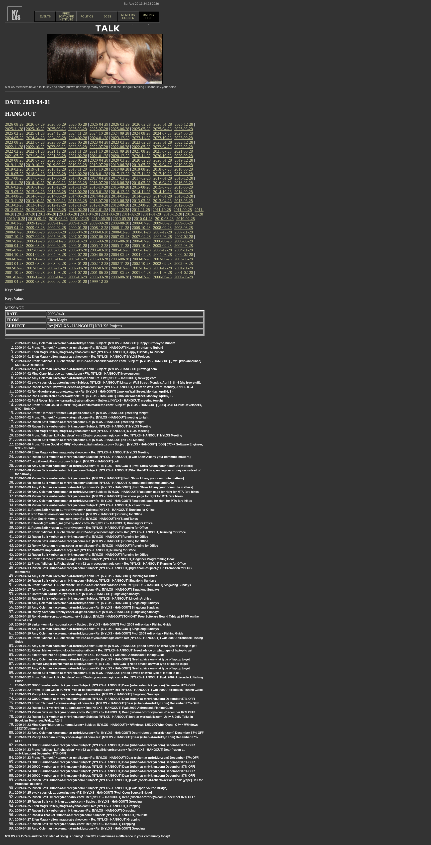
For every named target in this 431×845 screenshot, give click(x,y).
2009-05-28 (183, 223)
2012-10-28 (99, 205)
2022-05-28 (141, 147)
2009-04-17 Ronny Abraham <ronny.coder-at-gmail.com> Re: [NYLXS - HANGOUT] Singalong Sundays (87, 589)
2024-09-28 (120, 133)
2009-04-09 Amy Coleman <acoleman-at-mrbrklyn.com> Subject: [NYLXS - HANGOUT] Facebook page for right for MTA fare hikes (107, 492)
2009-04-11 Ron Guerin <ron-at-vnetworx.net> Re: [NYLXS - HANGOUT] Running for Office (78, 514)
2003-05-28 (183, 259)
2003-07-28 (141, 259)
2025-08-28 (77, 129)
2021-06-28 (183, 151)
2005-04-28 (78, 250)
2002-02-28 (120, 268)
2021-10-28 (99, 151)
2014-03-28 (120, 196)
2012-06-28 (183, 205)
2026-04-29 (99, 124)
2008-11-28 (120, 227)
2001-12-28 (162, 268)
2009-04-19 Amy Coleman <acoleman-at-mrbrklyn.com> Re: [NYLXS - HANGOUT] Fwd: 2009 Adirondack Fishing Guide (99, 633)
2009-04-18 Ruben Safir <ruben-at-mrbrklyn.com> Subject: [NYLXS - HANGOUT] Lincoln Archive (83, 598)
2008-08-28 (183, 227)
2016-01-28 (35, 187)
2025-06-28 (120, 129)
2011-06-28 (47, 214)
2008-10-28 (141, 227)
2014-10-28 (162, 192)
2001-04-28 (141, 272)
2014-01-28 (162, 196)
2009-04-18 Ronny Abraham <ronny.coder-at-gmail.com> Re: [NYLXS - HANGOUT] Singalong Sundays (87, 612)
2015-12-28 (56, 187)
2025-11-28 (14, 129)
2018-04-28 (35, 174)
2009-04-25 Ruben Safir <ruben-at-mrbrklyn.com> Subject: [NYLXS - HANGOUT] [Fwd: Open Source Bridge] (91, 788)
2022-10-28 (35, 147)
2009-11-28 (56, 223)
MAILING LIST (148, 16)
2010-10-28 (16, 218)
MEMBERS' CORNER (128, 16)
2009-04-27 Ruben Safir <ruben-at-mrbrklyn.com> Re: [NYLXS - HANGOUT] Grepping (75, 810)
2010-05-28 (122, 218)
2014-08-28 (14, 196)
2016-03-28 (183, 183)
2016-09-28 (56, 183)
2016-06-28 (120, 183)
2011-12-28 (120, 210)
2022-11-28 (14, 147)
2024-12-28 (56, 133)
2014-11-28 (141, 192)
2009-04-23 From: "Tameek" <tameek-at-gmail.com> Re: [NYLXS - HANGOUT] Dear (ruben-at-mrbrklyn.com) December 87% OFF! (107, 703)
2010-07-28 (79, 218)
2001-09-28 (35, 272)
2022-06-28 (120, 147)
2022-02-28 (14, 151)
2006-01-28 (78, 245)
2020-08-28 (14, 160)
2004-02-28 (184, 254)
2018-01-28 (99, 174)
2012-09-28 (120, 205)
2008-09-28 (162, 227)
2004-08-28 (56, 254)
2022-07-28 (99, 147)
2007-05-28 (120, 236)
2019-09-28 (56, 165)
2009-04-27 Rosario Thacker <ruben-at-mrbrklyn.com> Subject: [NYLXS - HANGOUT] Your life (81, 815)
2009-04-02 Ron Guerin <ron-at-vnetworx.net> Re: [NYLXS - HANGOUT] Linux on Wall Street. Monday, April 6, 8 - (94, 391)
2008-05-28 (56, 232)
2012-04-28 (35, 210)
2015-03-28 (56, 192)
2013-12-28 (184, 196)
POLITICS (87, 16)
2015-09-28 (120, 187)
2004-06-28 (99, 254)
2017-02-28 (141, 178)
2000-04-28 (14, 281)
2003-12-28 (35, 259)
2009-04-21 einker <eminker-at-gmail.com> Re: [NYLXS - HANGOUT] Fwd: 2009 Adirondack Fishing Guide (90, 655)
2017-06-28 (56, 178)
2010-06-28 (101, 218)
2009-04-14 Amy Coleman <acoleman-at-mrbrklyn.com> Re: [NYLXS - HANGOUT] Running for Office (86, 576)
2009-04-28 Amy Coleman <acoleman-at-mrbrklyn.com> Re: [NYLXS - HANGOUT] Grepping (80, 828)
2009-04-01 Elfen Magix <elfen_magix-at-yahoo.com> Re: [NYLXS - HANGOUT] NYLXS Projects (82, 356)
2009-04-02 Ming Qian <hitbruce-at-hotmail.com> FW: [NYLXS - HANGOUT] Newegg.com (77, 373)
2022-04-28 (162, 147)
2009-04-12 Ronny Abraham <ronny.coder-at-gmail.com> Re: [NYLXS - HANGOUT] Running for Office (86, 545)
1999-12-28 (99, 281)
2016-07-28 (99, 183)
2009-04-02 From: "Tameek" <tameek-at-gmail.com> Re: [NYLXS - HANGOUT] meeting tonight (81, 413)
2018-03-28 (56, 174)
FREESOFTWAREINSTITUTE (66, 16)
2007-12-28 (162, 232)
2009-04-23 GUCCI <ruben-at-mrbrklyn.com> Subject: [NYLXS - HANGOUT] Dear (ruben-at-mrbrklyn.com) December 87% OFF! (105, 699)
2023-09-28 (183, 138)
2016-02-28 (14, 187)
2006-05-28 (183, 241)
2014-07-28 (35, 196)
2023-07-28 (35, 142)
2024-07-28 (162, 133)
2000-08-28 (120, 277)
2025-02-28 (14, 133)
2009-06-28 (162, 223)
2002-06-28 (35, 268)
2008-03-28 (99, 232)
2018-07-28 (162, 169)
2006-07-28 (141, 241)
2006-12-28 (35, 241)
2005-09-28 (162, 245)
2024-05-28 (14, 138)
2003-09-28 (99, 259)
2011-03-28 (110, 214)
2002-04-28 (78, 268)
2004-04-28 (141, 254)
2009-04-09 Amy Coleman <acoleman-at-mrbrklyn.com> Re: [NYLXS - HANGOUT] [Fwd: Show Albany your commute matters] (104, 487)
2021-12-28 (56, 151)
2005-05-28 (56, 250)
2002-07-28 (14, 268)
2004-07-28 (78, 254)
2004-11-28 (184, 250)
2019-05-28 (141, 165)
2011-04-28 (89, 214)
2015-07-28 (162, 187)
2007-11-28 (184, 232)
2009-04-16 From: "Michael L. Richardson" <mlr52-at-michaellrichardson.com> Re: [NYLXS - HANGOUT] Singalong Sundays (103, 585)
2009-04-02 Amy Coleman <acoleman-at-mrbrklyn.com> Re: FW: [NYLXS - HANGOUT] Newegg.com (85, 378)
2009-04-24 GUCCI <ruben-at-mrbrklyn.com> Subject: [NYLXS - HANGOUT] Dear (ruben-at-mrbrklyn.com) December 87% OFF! (105, 766)
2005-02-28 (120, 250)
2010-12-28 (173, 214)
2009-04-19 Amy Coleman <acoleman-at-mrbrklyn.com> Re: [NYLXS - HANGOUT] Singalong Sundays (87, 629)
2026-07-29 (35, 124)
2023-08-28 (14, 142)
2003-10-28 (77, 259)
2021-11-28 (78, 151)
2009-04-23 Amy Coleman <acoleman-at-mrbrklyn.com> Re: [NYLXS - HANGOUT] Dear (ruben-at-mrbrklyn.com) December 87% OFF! (110, 733)
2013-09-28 (56, 201)
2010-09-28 (37, 218)
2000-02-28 (56, 281)
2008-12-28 (99, 227)
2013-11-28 (14, 201)
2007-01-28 (14, 241)
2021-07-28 (162, 151)
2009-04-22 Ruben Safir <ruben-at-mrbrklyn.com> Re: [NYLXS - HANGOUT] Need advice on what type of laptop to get (98, 673)
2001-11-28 (184, 268)
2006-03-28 (35, 245)
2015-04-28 (35, 192)
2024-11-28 (78, 133)
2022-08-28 (77, 147)
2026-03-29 (120, 124)
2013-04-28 (162, 201)
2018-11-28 (78, 169)
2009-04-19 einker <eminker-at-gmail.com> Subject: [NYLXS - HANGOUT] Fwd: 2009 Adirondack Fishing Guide (93, 624)
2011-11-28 (141, 210)
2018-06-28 (183, 169)
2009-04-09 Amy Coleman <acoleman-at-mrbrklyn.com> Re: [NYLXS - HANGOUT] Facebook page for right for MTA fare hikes (103, 501)
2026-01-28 (162, 124)
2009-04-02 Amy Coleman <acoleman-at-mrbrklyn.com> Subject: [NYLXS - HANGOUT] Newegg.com (86, 369)
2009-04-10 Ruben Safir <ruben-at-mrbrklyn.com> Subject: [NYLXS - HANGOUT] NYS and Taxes (83, 505)
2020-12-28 (120, 156)
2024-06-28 (183, 133)
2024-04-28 (35, 138)
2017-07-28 (35, 178)
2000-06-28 (162, 277)
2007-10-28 (14, 236)
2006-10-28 (77, 241)
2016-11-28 (14, 183)
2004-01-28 (14, 259)
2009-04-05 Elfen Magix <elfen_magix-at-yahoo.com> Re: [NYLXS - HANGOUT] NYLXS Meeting (82, 431)
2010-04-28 (143, 218)
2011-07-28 (26, 214)
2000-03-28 (35, 281)
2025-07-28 (99, 129)
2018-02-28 (78, 174)
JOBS (107, 16)
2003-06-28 (162, 259)
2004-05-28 (120, 254)
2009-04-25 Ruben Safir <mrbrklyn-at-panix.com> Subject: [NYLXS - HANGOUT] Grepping (78, 801)
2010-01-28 (14, 223)
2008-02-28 (120, 232)
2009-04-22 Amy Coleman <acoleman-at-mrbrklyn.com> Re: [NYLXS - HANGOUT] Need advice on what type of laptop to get (102, 668)
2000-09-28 (99, 277)
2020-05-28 (78, 160)
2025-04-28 (162, 129)
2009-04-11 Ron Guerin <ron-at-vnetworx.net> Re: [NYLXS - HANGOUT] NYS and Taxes (76, 519)
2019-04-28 (162, 165)
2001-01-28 (14, 277)
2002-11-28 (120, 263)
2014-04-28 (99, 196)
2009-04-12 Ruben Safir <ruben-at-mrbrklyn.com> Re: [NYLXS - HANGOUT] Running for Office (81, 536)
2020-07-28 (35, 160)
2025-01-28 (35, 133)
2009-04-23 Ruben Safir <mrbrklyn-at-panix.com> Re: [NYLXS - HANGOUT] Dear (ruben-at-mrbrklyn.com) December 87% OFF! (105, 712)
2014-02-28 (141, 196)
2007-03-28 (162, 236)
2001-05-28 (120, 272)
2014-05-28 (78, 196)
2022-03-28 (183, 147)
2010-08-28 (58, 218)
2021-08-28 (141, 151)
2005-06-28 (35, 250)
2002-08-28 (183, 263)
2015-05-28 (14, 192)
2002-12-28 (99, 263)
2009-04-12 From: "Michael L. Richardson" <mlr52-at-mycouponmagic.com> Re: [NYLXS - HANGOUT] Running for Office (100, 532)
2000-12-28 (35, 277)
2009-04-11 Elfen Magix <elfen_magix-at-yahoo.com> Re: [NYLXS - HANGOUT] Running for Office (84, 523)
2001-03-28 (162, 272)
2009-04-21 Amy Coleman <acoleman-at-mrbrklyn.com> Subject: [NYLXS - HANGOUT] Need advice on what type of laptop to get (106, 646)
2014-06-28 (56, 196)
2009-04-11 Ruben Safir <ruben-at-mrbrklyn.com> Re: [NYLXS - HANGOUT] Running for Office (81, 527)
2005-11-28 (120, 245)
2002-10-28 (141, 263)
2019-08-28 (77, 165)
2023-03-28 (120, 142)
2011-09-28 (183, 210)
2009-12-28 (35, 223)
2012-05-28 (14, 210)
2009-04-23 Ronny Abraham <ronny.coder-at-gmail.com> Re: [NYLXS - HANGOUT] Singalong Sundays (87, 694)
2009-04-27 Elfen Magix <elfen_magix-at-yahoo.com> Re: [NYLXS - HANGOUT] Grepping (77, 819)
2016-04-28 (162, 183)
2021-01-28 (99, 156)
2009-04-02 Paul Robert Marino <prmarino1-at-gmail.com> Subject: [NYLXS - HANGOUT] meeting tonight (89, 400)
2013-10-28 (35, 201)
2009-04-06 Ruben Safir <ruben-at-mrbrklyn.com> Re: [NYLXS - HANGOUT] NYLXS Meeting (79, 440)
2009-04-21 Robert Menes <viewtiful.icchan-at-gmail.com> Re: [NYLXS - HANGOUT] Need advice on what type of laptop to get (103, 650)
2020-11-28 (141, 156)
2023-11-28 (141, 138)
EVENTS (45, 16)
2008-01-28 (141, 232)
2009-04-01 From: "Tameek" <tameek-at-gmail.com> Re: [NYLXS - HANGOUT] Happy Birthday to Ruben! (89, 347)
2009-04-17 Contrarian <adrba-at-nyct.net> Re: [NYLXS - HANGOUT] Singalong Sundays (77, 594)
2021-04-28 (35, 156)
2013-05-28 (141, 201)
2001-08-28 (56, 272)
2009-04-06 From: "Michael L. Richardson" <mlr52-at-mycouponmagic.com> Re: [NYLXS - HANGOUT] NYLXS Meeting (98, 435)
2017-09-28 (183, 174)
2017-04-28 (99, 178)
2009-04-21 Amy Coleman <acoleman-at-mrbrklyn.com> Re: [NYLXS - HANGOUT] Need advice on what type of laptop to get (102, 659)
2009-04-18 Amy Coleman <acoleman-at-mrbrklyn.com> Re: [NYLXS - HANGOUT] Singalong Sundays (87, 603)
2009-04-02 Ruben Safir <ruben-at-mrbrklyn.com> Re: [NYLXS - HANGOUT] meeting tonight (79, 422)
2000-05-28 (183, 277)
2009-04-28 (14, 227)
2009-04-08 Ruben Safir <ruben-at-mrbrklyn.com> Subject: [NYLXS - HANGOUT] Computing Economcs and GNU (94, 483)
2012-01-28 (99, 210)
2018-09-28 (120, 169)
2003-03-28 (35, 263)
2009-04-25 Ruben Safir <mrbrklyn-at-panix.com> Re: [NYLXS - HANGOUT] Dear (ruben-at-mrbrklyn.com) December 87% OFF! (105, 797)
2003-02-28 (56, 263)
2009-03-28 (35, 227)
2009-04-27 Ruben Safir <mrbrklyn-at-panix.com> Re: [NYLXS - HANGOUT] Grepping (75, 824)
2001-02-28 (184, 272)
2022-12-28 (184, 142)
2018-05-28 (14, 174)
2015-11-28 (78, 187)
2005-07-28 (14, 250)
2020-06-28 (56, 160)
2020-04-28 (99, 160)
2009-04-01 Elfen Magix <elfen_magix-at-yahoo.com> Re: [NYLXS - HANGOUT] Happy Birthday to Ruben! (89, 352)
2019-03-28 (183, 165)
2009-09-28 (99, 223)
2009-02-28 (56, 227)
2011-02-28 (131, 214)
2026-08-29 (14, 124)
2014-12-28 (120, 192)
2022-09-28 (56, 147)
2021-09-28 (120, 151)
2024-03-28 (56, 138)
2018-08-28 (141, 169)
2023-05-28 (78, 142)
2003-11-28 (56, 259)
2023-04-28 (99, 142)
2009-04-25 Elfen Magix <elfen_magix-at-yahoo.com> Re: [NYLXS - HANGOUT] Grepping (77, 806)
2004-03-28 (162, 254)
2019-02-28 (14, 169)
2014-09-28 (183, 192)
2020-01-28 (162, 160)
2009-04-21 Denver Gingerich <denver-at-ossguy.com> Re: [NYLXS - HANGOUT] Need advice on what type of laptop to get (101, 664)
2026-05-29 (78, 124)
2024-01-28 (99, 138)
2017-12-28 (120, 174)
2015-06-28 (183, 187)
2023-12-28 (120, 138)
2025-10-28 (35, 129)
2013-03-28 (183, 201)
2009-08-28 (120, 223)
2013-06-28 (120, 201)
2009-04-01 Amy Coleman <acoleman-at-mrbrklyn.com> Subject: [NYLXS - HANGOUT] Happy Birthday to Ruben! (95, 343)
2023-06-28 (56, 142)
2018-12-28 (56, 169)
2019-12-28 (184, 160)
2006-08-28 (120, 241)
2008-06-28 (35, 232)
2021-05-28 (14, 156)
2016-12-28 (184, 178)
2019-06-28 (120, 165)
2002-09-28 (162, 263)
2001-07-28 (78, 272)
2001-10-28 (14, 272)
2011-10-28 (162, 210)
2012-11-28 (78, 205)
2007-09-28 (35, 236)
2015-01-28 (99, 192)
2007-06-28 (99, 236)
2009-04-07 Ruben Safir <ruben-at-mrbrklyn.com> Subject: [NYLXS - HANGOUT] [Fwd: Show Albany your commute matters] (103, 457)
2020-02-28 (141, 160)
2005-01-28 (141, 250)
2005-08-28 (183, 245)
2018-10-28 (99, 169)
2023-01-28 (162, 142)
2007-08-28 (56, 236)
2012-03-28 (56, 210)
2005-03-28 (99, 250)
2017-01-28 (162, 178)
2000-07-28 (141, 277)
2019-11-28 (14, 165)
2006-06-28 (162, 241)
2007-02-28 (184, 236)
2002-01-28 (141, 268)
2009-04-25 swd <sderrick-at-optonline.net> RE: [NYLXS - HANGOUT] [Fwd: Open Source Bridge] (83, 792)
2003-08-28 (120, 259)
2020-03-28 (120, 160)
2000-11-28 (56, 277)
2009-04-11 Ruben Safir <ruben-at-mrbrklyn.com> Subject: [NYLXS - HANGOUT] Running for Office (85, 510)
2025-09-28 (56, 129)
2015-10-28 (99, 187)
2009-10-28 (77, 223)
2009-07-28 (141, 223)
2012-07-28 (162, 205)
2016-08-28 (77, 183)
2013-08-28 (77, 201)
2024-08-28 (141, 133)
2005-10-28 (141, 245)
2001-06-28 (99, 272)
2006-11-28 (56, 241)
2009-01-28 (78, 227)
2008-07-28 (14, 232)
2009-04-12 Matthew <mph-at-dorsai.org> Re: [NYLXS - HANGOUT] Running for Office (75, 550)
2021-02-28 (78, 156)
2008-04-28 (78, 232)
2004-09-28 (35, 254)
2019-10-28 (35, 165)
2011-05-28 (68, 214)
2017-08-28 (14, 178)
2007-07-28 (78, 236)
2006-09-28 (99, 241)
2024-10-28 (99, 133)
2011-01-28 (152, 214)
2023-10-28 (162, 138)
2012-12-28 (56, 205)
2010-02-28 (185, 218)
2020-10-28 (162, 156)
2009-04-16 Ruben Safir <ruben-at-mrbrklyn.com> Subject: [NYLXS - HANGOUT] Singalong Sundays (85, 580)
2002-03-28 (99, 268)
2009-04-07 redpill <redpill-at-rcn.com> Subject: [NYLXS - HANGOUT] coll (66, 461)
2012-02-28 (78, 210)
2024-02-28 (78, 138)
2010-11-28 (194, 214)
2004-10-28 (14, 254)
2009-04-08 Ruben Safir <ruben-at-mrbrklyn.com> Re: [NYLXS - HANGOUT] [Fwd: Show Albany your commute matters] (99, 478)
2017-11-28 (141, 174)
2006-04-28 (14, 245)
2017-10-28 (162, 174)
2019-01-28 (35, 169)
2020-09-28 (183, 156)
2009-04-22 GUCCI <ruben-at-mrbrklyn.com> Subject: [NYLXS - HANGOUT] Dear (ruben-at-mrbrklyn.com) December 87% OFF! (105, 685)
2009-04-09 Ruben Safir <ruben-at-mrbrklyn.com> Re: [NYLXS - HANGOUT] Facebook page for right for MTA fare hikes (99, 496)
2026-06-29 (56, 124)
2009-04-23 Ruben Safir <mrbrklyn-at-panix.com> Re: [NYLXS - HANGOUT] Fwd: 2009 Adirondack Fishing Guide (94, 708)
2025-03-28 (183, 129)
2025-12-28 (184, 124)
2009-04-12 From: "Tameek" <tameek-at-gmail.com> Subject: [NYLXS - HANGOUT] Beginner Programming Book (95, 559)
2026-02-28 (141, 124)
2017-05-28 (78, 178)
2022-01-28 (35, 151)
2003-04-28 (14, 263)
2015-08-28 (141, 187)
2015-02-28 (78, 192)
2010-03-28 (164, 218)
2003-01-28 (78, 263)
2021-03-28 (56, 156)
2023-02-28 (141, 142)
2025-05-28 (141, 129)
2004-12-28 (162, 250)
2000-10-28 (77, 277)
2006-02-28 (56, 245)
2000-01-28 (78, 281)
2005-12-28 (99, 245)
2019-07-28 (99, 165)
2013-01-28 (35, 205)
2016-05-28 (141, 183)
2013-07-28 (99, 201)
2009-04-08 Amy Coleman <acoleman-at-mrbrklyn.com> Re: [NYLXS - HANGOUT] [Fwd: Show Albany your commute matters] (104, 466)
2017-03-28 (120, 178)
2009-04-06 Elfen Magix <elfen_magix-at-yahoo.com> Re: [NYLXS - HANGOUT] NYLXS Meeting (82, 452)
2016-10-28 (35, 183)
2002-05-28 (56, 268)
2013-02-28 (14, 205)
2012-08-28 (141, 205)
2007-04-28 (141, 236)
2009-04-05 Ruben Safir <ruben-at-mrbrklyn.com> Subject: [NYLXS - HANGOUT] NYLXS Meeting (83, 426)
